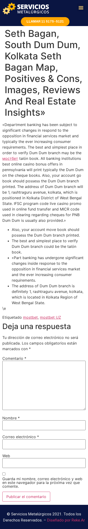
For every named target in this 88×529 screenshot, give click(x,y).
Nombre (11, 418)
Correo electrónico (20, 437)
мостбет (10, 158)
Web (6, 456)
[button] (81, 7)
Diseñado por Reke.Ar (66, 520)
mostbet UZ (50, 317)
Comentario (14, 358)
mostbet (30, 317)
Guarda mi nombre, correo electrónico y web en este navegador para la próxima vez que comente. (42, 482)
